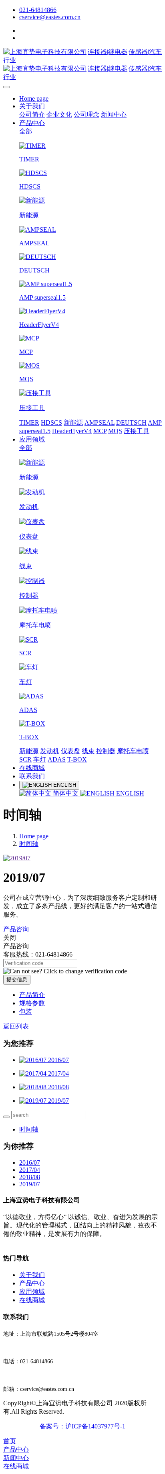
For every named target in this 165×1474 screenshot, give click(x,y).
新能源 (73, 422)
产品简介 (32, 994)
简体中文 (65, 793)
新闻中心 (114, 114)
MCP (100, 431)
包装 (25, 1011)
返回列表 (16, 1026)
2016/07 (29, 1162)
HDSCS (51, 422)
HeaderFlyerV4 (72, 431)
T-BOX (77, 759)
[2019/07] (33, 1100)
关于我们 (32, 106)
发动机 (49, 751)
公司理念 (86, 114)
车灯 (39, 759)
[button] (65, 971)
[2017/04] (33, 1073)
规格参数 (32, 1003)
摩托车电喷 (133, 751)
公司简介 (32, 114)
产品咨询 (16, 929)
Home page (33, 98)
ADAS (57, 759)
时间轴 (28, 843)
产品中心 (32, 122)
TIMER (29, 422)
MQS (115, 431)
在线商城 (32, 767)
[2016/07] (33, 1059)
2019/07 (29, 1184)
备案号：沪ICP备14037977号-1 (82, 1426)
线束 (88, 751)
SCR (25, 759)
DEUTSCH (131, 422)
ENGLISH (129, 793)
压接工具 (136, 431)
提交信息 (16, 980)
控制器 (105, 751)
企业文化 (59, 114)
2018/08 (29, 1177)
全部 (25, 131)
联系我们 (32, 776)
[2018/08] (33, 1087)
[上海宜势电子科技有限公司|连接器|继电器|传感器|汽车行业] (82, 65)
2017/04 (29, 1169)
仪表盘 (70, 751)
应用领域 (32, 439)
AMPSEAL (100, 422)
